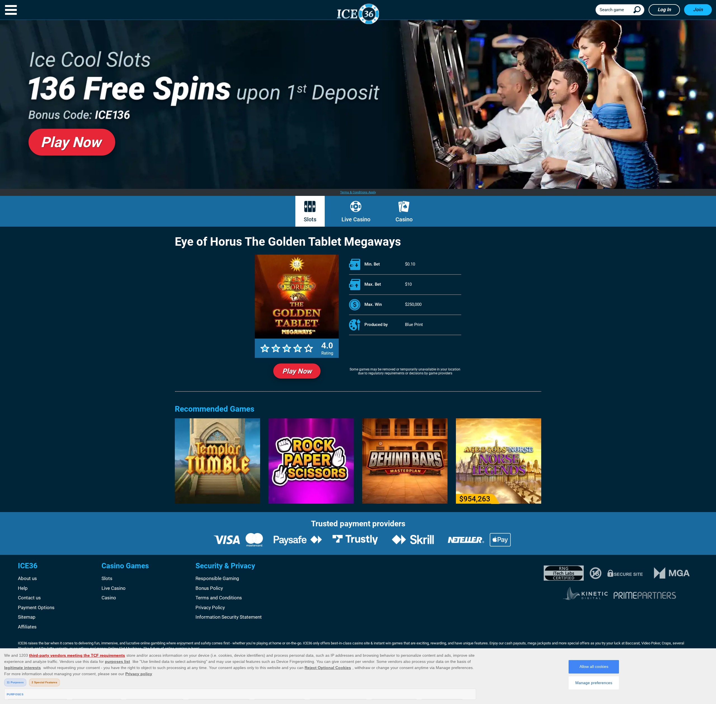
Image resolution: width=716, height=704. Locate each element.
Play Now (297, 371)
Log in (664, 9)
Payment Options (36, 607)
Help (23, 588)
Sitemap (27, 617)
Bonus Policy (209, 588)
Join (698, 9)
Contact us (29, 597)
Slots (310, 219)
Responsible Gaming (217, 578)
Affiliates (27, 627)
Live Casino (355, 219)
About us (27, 578)
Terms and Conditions (219, 597)
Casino (404, 219)
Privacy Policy (210, 607)
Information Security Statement (229, 617)
